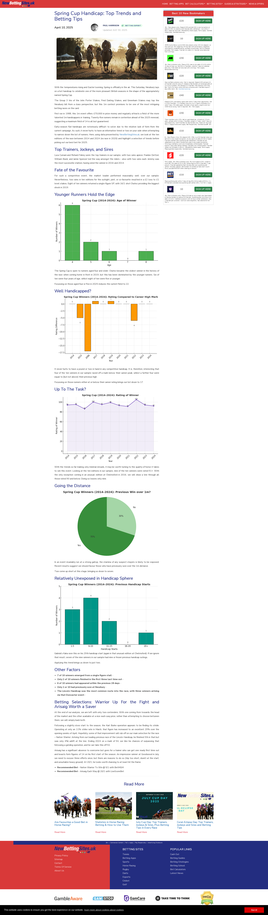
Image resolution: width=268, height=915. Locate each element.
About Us (59, 870)
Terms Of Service (62, 866)
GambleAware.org (184, 89)
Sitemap (58, 859)
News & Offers (256, 4)
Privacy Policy (61, 855)
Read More (59, 832)
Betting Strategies (179, 861)
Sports (126, 861)
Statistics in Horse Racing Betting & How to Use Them (112, 823)
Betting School (177, 865)
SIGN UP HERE (203, 20)
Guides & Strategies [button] (235, 4)
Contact (58, 863)
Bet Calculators (178, 869)
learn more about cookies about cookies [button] (104, 910)
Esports (126, 876)
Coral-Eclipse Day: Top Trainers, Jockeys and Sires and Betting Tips (195, 824)
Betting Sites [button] (214, 4)
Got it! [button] (254, 910)
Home (165, 4)
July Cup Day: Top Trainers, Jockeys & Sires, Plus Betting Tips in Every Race (152, 824)
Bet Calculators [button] (194, 4)
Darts (125, 873)
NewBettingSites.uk (129, 134)
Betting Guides (177, 858)
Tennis (126, 854)
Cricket (126, 880)
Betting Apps (177, 4)
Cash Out (174, 854)
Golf (125, 884)
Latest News (176, 873)
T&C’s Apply (129, 843)
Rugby (126, 869)
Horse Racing (129, 865)
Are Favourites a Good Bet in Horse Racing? (71, 823)
